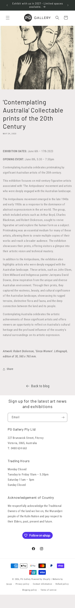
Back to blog (40, 386)
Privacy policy (22, 584)
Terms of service (49, 590)
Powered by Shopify (40, 579)
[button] (7, 17)
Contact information (42, 584)
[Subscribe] (63, 417)
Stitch (9, 584)
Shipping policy (29, 590)
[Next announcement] (68, 5)
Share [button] (10, 368)
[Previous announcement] (7, 5)
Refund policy (62, 584)
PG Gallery (25, 579)
